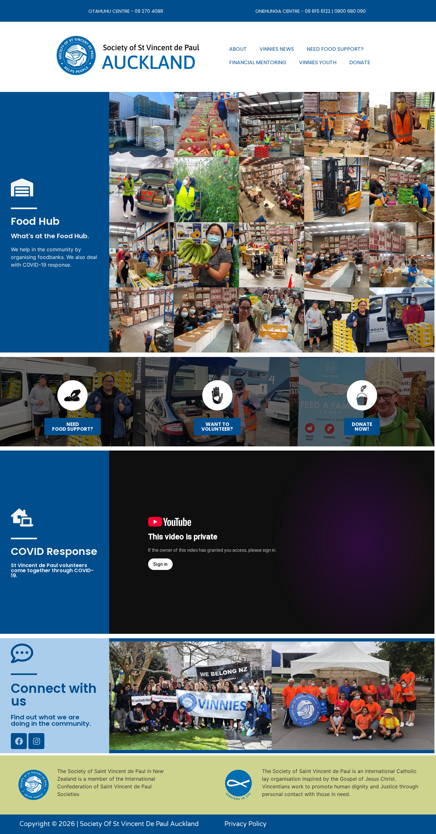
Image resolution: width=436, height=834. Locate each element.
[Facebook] (19, 741)
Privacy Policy (245, 824)
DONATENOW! (362, 426)
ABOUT (238, 49)
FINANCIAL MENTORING (257, 62)
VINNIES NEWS (276, 49)
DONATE (359, 62)
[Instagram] (36, 741)
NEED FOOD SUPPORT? (335, 49)
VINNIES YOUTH (317, 62)
